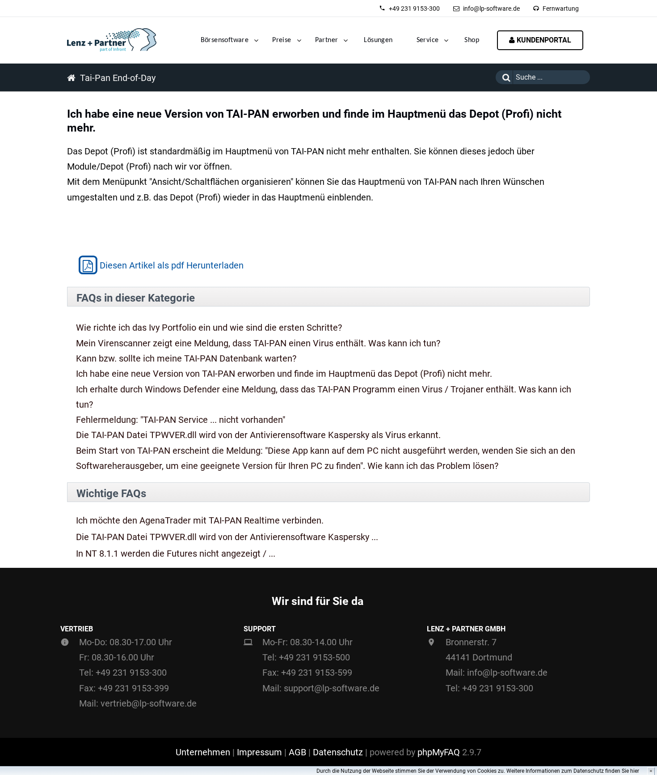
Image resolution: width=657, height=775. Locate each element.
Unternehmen (203, 752)
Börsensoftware (225, 40)
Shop (471, 40)
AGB (297, 752)
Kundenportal (543, 40)
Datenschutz (338, 752)
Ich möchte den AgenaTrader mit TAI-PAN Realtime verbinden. (200, 520)
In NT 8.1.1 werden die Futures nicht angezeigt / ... (175, 554)
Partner (326, 40)
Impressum (259, 752)
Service (428, 40)
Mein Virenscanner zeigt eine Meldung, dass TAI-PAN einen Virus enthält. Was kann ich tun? (258, 343)
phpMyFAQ (438, 752)
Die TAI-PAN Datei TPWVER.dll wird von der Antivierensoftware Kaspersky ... (227, 537)
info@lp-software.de (491, 8)
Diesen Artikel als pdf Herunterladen (172, 265)
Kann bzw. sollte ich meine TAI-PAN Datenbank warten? (186, 358)
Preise (281, 40)
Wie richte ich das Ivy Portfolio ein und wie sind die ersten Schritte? (209, 327)
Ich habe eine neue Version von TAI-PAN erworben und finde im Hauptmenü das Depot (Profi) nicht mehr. (284, 373)
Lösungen (378, 40)
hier (634, 771)
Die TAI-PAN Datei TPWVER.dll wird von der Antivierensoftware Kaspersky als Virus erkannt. (258, 435)
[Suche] (504, 77)
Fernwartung (561, 8)
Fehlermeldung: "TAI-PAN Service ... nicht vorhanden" (180, 419)
